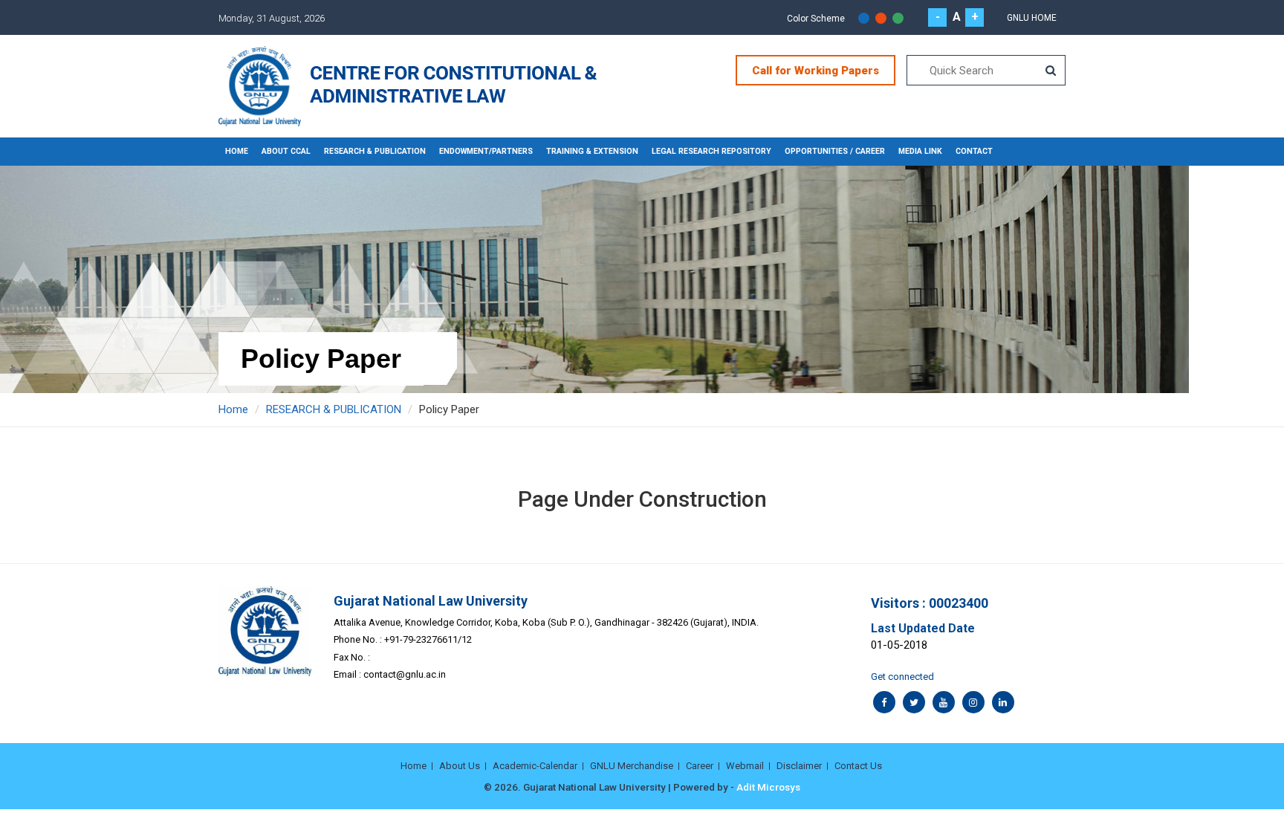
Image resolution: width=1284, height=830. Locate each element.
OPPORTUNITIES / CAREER (835, 151)
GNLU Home (1032, 18)
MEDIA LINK (920, 151)
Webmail (745, 765)
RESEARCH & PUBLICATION (375, 151)
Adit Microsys (768, 787)
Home (236, 151)
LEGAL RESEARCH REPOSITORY (711, 151)
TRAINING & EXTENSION (592, 151)
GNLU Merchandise (631, 765)
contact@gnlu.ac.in (404, 674)
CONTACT (974, 151)
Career (699, 765)
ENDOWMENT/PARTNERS (486, 151)
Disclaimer (799, 765)
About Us (459, 765)
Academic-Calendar (535, 765)
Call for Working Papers (815, 70)
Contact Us (858, 765)
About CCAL (286, 151)
